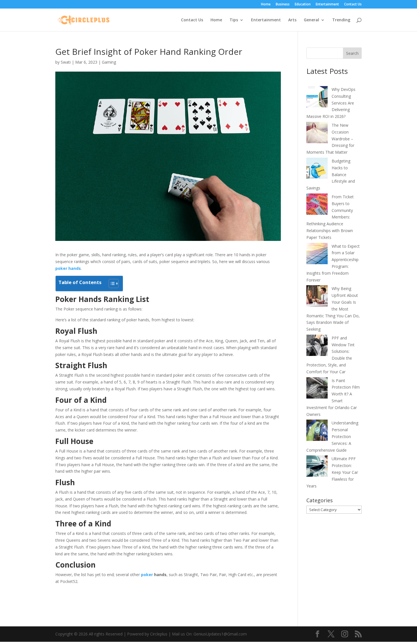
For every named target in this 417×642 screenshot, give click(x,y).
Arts (292, 20)
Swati (66, 62)
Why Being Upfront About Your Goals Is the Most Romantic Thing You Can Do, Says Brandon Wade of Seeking (333, 309)
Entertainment (327, 5)
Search (352, 53)
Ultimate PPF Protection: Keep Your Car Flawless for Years (332, 472)
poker (147, 574)
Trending (341, 20)
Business (283, 5)
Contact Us (353, 5)
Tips (233, 20)
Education (303, 5)
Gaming (109, 62)
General (311, 20)
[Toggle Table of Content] (110, 283)
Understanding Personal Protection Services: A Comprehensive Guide (332, 436)
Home (266, 5)
